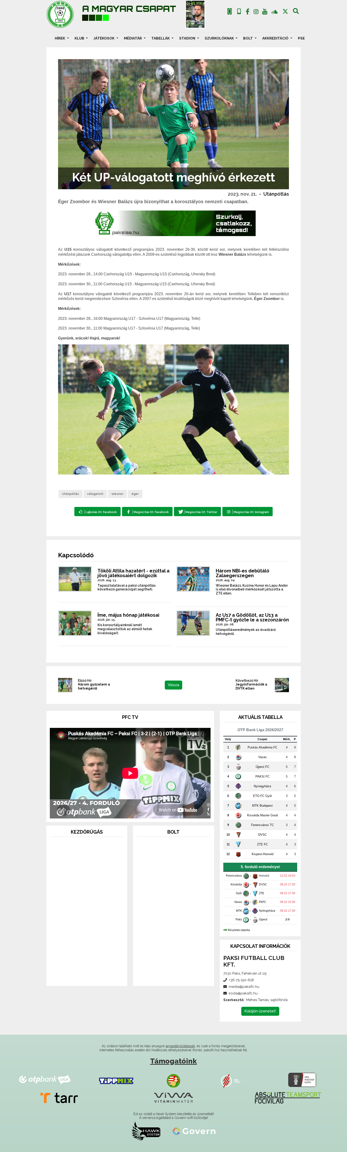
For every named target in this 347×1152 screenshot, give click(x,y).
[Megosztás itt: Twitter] (197, 511)
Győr (239, 893)
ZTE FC (262, 844)
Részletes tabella (239, 930)
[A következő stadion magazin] (195, 14)
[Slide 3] (95, 976)
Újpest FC (262, 767)
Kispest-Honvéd (262, 854)
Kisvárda (236, 884)
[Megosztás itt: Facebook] (147, 511)
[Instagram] (256, 12)
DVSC (262, 834)
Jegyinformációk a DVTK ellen (251, 686)
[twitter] (285, 11)
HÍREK (60, 38)
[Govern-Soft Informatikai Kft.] (194, 1131)
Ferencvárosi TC (262, 825)
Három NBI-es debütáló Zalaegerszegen (242, 573)
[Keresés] (296, 12)
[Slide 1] (78, 976)
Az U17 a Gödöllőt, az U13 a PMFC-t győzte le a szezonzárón (252, 617)
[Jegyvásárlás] (229, 11)
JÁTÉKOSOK (104, 38)
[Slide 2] (86, 976)
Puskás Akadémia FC (262, 747)
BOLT (248, 38)
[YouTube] (265, 12)
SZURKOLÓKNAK (220, 38)
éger (135, 494)
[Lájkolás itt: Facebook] (97, 511)
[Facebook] (247, 12)
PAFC (262, 902)
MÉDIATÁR (133, 38)
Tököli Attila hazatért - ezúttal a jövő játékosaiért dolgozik (133, 573)
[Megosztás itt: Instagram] (247, 511)
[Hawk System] (146, 1131)
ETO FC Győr (262, 796)
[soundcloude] (274, 11)
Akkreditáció (275, 38)
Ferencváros (234, 875)
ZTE (261, 893)
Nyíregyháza (262, 786)
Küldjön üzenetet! (260, 1011)
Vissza (173, 685)
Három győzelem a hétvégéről (94, 686)
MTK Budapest (262, 805)
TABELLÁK (161, 38)
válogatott (95, 494)
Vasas (262, 757)
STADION (187, 38)
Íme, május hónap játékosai (128, 615)
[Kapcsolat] (239, 11)
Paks (239, 919)
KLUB (80, 38)
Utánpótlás (276, 194)
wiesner (117, 494)
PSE (301, 38)
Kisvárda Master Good (262, 815)
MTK (239, 910)
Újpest (263, 919)
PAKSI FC (262, 776)
